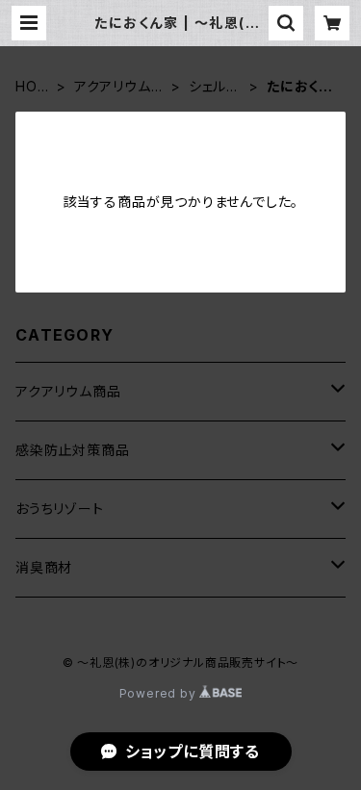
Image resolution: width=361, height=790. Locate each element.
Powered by (159, 693)
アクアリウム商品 (120, 87)
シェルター (214, 87)
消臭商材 (43, 567)
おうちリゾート (59, 508)
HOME (32, 87)
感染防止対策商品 (72, 450)
